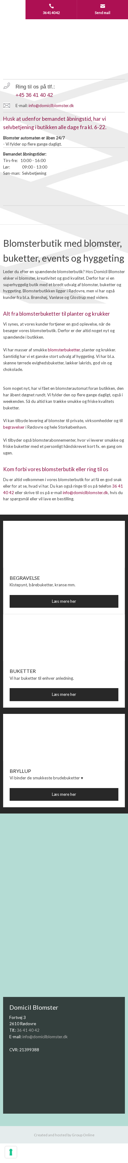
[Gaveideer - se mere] (64, 737)
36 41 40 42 (28, 1030)
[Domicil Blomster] (64, 49)
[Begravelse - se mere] (64, 544)
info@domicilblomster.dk (51, 105)
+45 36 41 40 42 (34, 95)
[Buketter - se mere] (64, 637)
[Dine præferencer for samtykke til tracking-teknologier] (11, 1152)
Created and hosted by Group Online (64, 1135)
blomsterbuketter (64, 349)
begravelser (14, 427)
